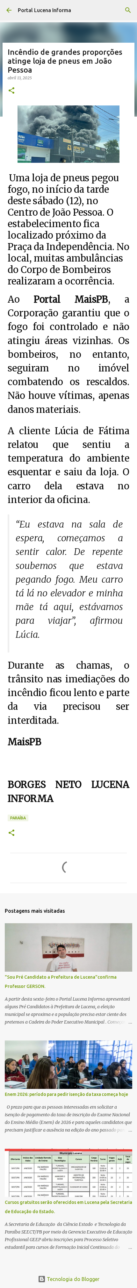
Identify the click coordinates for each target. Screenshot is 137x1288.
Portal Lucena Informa (44, 10)
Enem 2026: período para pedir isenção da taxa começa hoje (66, 1094)
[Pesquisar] (128, 10)
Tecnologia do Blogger (72, 1279)
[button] (11, 91)
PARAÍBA (18, 818)
